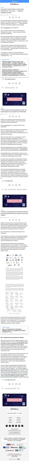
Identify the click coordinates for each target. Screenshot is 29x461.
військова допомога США (10, 388)
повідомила (7, 27)
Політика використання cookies (14, 433)
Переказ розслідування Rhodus (14, 64)
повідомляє (7, 125)
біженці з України (12, 189)
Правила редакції (14, 429)
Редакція (18, 417)
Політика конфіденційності (14, 432)
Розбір (14, 330)
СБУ (17, 87)
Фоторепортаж (14, 72)
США (6, 189)
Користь (10, 420)
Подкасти (10, 422)
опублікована (23, 148)
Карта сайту (18, 422)
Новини (10, 417)
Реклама (18, 420)
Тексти (10, 419)
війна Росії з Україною (10, 87)
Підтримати (14, 1)
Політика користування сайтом (14, 430)
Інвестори (19, 419)
